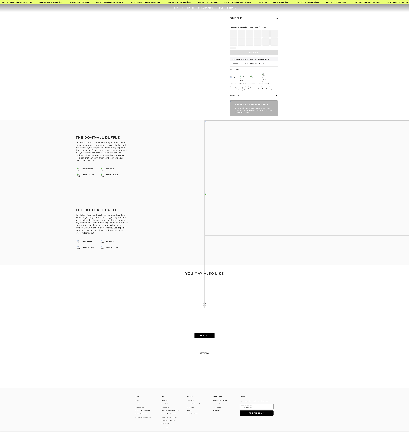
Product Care (140, 407)
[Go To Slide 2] (136, 41)
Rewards (164, 427)
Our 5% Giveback (193, 404)
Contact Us (139, 404)
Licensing (216, 410)
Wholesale (217, 407)
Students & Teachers (169, 417)
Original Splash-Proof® (170, 410)
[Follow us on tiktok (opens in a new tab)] (246, 421)
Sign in (267, 59)
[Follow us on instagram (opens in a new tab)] (241, 421)
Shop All (204, 336)
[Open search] (391, 8)
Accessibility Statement (144, 417)
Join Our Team (192, 413)
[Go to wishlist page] (400, 8)
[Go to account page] (396, 8)
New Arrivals (166, 404)
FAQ (137, 400)
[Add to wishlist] (221, 19)
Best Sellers (166, 407)
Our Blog (190, 407)
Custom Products (219, 404)
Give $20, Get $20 (168, 420)
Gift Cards (165, 423)
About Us (190, 400)
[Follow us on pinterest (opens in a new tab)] (261, 421)
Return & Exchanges (142, 410)
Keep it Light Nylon (168, 413)
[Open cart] (404, 8)
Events (189, 410)
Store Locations (141, 413)
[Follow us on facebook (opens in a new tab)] (251, 421)
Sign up (260, 59)
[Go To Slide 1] (136, 31)
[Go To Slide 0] (136, 21)
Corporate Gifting (220, 400)
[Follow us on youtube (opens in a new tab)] (256, 421)
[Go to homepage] (8, 8)
